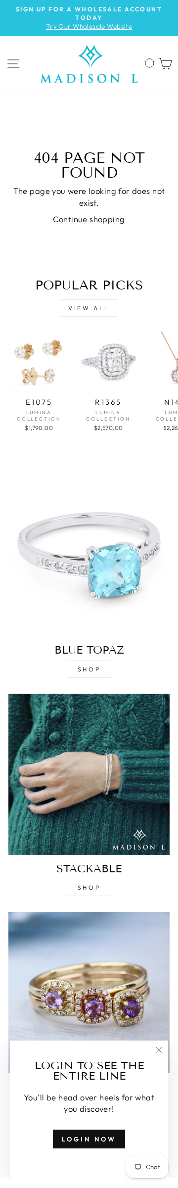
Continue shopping (89, 219)
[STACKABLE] (89, 774)
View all (89, 308)
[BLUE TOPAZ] (89, 555)
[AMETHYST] (89, 992)
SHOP (89, 669)
